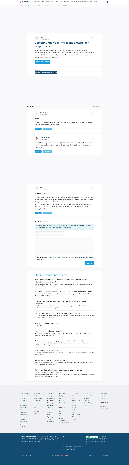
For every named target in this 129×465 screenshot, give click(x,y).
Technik (74, 410)
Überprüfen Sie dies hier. (69, 449)
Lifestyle (72, 1)
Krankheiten (23, 412)
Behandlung (23, 400)
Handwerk (75, 403)
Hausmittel (23, 407)
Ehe (60, 398)
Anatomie (22, 396)
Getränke (36, 396)
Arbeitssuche (87, 393)
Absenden (89, 263)
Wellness (22, 428)
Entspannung (23, 405)
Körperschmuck (51, 410)
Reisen (74, 407)
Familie (66, 1)
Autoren (102, 406)
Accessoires (50, 393)
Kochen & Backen (38, 398)
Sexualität (62, 403)
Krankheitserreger (25, 414)
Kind (60, 413)
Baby (60, 411)
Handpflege (50, 403)
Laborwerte (23, 417)
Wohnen (74, 419)
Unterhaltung (76, 414)
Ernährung (45, 1)
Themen (27, 5)
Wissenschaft (76, 417)
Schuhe (49, 419)
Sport (51, 1)
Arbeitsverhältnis (88, 396)
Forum (95, 1)
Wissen (86, 405)
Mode (48, 414)
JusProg (88, 443)
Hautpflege (50, 405)
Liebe (61, 1)
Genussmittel (76, 400)
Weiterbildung (88, 403)
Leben (61, 418)
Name (37, 232)
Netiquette (103, 398)
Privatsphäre (106, 455)
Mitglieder (103, 396)
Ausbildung (87, 398)
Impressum (92, 455)
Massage (22, 419)
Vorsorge (22, 426)
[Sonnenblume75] (37, 138)
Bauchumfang (36, 5)
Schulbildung (63, 420)
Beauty (56, 1)
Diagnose (22, 403)
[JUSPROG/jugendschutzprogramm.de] (92, 437)
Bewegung (36, 411)
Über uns (104, 403)
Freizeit (74, 396)
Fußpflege (49, 396)
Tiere (73, 412)
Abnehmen (38, 72)
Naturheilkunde (24, 421)
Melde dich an (63, 225)
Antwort (38, 238)
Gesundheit (37, 1)
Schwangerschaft (64, 423)
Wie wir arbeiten (104, 409)
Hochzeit (61, 400)
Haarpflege (50, 400)
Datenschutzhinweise (87, 257)
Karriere (78, 1)
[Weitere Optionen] (92, 38)
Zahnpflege (50, 424)
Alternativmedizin (25, 393)
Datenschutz (99, 455)
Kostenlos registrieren (64, 227)
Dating (61, 396)
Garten (74, 398)
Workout (36, 413)
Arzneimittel (23, 398)
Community (103, 393)
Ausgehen (75, 393)
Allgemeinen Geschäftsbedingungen (60, 257)
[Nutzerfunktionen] (107, 2)
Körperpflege (50, 407)
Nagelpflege (50, 417)
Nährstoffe (37, 400)
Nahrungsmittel (38, 403)
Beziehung (62, 393)
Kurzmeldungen (87, 1)
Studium (86, 400)
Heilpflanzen (23, 410)
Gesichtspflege (51, 398)
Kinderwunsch (63, 416)
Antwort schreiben (42, 62)
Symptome (23, 424)
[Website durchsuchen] (104, 2)
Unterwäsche (50, 421)
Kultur (74, 405)
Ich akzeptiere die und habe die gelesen (65, 258)
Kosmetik (49, 412)
